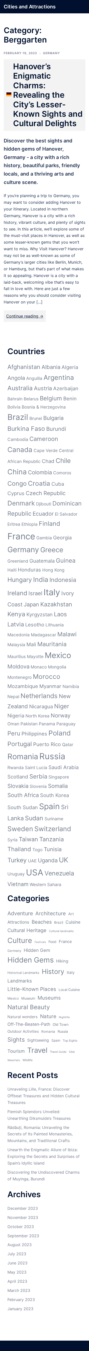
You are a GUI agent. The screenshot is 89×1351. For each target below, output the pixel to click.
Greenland (17, 561)
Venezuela (59, 873)
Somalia (58, 786)
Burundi (56, 429)
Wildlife (27, 1060)
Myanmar (50, 686)
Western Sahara (45, 884)
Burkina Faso (26, 428)
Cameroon (43, 438)
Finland (49, 523)
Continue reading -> (24, 316)
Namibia (71, 686)
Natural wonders (22, 1016)
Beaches (42, 922)
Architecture (50, 913)
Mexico (58, 655)
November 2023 (22, 1217)
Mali (31, 644)
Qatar (67, 744)
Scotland (17, 777)
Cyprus (15, 493)
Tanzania (51, 839)
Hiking (62, 961)
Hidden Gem (37, 950)
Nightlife (64, 1017)
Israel (35, 593)
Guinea (65, 560)
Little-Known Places (31, 989)
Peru (13, 733)
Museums (49, 998)
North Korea (37, 715)
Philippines (34, 734)
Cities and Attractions (30, 7)
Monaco (39, 666)
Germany (51, 53)
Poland (59, 733)
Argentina (59, 377)
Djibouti (43, 503)
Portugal (19, 744)
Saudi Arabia (63, 767)
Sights (16, 1039)
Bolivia (14, 407)
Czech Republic (46, 493)
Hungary (19, 579)
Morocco (46, 676)
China (17, 472)
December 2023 (22, 1208)
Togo (37, 849)
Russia (52, 756)
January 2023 (20, 1308)
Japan (31, 604)
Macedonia (18, 634)
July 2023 (16, 1253)
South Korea (54, 795)
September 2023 (23, 1235)
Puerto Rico (47, 744)
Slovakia (17, 786)
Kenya (16, 614)
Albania (51, 367)
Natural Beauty (28, 1007)
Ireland (17, 593)
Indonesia (62, 579)
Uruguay (16, 873)
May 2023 (16, 1272)
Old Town (61, 1024)
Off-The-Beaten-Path (28, 1024)
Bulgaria (53, 418)
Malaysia (16, 644)
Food (52, 941)
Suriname (53, 818)
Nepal (13, 696)
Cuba (57, 484)
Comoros (62, 472)
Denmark (21, 503)
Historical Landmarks (23, 973)
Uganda (48, 860)
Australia (20, 388)
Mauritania (52, 644)
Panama (47, 723)
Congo (17, 483)
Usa (72, 1051)
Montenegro (19, 677)
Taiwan (28, 839)
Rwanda (15, 767)
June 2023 (17, 1262)
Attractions (18, 922)
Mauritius (16, 656)
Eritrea (13, 524)
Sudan (34, 818)
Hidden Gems (30, 960)
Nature (48, 1016)
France (21, 536)
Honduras (29, 570)
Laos (60, 614)
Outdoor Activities (23, 1031)
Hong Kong (53, 569)
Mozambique (22, 686)
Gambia (44, 537)
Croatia (39, 483)
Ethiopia (30, 524)
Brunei (35, 418)
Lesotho (34, 624)
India (40, 579)
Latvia (15, 624)
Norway (60, 715)
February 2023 (21, 1299)
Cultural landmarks (61, 931)
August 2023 (19, 1244)
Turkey (17, 860)
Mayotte (35, 656)
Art (71, 914)
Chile (63, 460)
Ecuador (43, 513)
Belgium (51, 398)
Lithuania (54, 624)
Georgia (62, 537)
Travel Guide (58, 1051)
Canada (19, 449)
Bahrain (14, 398)
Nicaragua (41, 706)
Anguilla (34, 378)
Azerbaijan (65, 388)
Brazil (17, 417)
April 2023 (17, 1281)
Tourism (16, 1051)
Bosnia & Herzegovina (44, 407)
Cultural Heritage (26, 930)
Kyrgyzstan (39, 614)
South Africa (23, 795)
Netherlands (39, 696)
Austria (43, 388)
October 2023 (20, 1226)
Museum (28, 998)
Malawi (67, 634)
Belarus (31, 398)
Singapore (58, 776)
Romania (22, 756)
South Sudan (22, 807)
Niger (61, 706)
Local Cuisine (69, 989)
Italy (52, 592)
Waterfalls (13, 1060)
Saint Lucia (36, 767)
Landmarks (19, 981)
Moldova (18, 666)
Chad (48, 461)
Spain (49, 806)
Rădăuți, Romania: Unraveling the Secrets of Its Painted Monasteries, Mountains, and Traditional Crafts (40, 1134)
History (53, 971)
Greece (51, 550)
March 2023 (18, 1290)
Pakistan (29, 723)
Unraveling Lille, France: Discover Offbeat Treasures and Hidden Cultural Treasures (43, 1096)
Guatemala (42, 561)
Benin (70, 398)
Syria (12, 839)
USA (34, 872)
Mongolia (57, 666)
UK (63, 860)
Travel (37, 1050)
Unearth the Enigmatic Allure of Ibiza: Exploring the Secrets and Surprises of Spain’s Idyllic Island (43, 1156)
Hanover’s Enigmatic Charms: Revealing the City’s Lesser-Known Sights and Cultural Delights (48, 95)
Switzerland (52, 829)
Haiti (12, 569)
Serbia (38, 776)
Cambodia (17, 439)
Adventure (20, 913)
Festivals (40, 942)
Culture (19, 940)
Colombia (40, 472)
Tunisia (53, 849)
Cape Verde (46, 450)
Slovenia (38, 786)
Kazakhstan (56, 604)
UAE (32, 860)
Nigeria (15, 715)
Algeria (70, 367)
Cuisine (73, 922)
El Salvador (66, 514)
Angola (16, 378)
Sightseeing (38, 1040)
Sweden (20, 829)
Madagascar (43, 634)
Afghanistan (23, 366)
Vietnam (17, 884)
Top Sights (70, 1040)
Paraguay (66, 723)
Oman (13, 723)
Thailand (19, 849)
